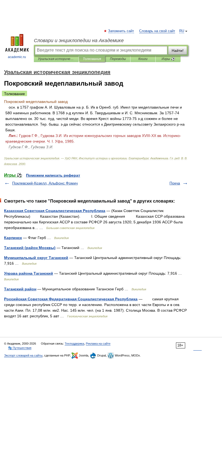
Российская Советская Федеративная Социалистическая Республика (71, 299)
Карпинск (13, 238)
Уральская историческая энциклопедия (56, 59)
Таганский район (20, 289)
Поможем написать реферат (53, 175)
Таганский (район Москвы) (30, 248)
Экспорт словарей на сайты (23, 355)
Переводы (118, 59)
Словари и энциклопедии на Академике (79, 40)
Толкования (92, 59)
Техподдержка (74, 343)
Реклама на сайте (98, 343)
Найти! (178, 50)
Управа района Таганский (28, 273)
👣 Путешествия (19, 347)
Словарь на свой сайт (157, 31)
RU (181, 31)
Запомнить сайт (121, 31)
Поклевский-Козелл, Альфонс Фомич (45, 183)
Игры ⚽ (168, 59)
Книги (143, 59)
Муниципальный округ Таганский (36, 257)
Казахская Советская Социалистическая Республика (54, 210)
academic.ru (17, 57)
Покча (174, 183)
